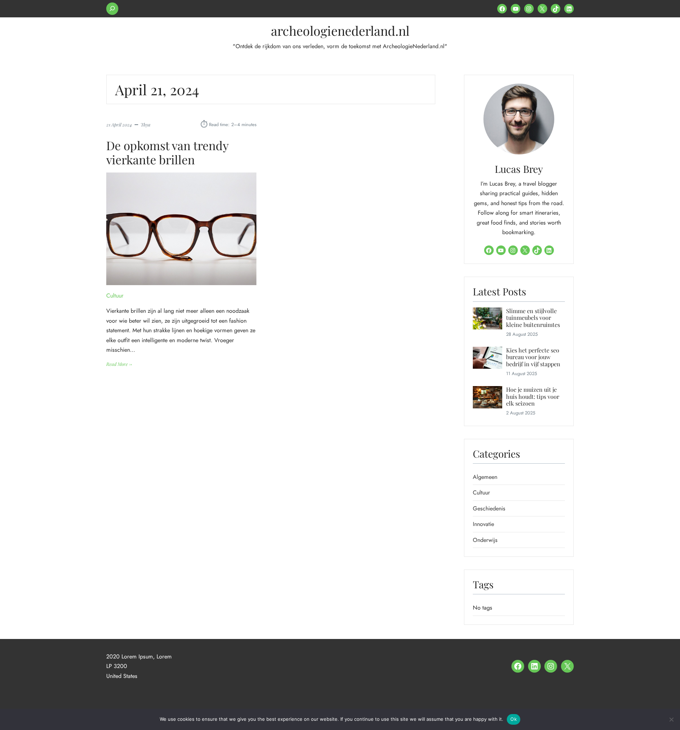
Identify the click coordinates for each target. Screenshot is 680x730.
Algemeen (485, 477)
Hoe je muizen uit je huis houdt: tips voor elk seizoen (532, 396)
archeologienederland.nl (340, 30)
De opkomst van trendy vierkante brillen (167, 152)
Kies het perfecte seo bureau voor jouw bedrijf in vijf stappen (533, 357)
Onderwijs (485, 540)
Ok (513, 719)
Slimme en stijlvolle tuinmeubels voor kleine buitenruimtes (533, 317)
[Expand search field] (112, 8)
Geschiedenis (489, 508)
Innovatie (483, 524)
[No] (671, 719)
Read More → (119, 364)
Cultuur (115, 296)
